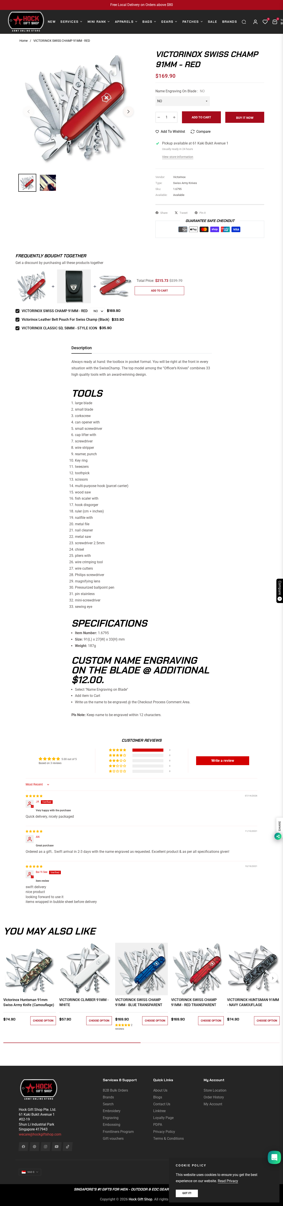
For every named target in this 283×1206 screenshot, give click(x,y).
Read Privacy (228, 1181)
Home (23, 40)
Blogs (157, 1097)
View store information (177, 157)
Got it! (186, 1193)
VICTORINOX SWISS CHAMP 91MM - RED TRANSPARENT (194, 1002)
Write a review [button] (222, 760)
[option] (78, 109)
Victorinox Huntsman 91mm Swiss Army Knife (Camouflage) (28, 1002)
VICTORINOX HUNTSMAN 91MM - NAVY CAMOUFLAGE (253, 1002)
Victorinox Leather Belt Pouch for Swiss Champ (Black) (65, 319)
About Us (160, 1090)
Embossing (111, 1125)
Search (108, 1104)
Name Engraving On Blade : (180, 91)
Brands (108, 1097)
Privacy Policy (164, 1132)
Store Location (215, 1090)
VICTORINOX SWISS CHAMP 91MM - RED (55, 311)
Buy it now (244, 117)
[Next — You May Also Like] (272, 978)
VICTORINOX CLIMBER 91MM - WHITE (84, 1002)
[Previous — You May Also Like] (10, 978)
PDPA (157, 1125)
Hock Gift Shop (140, 1199)
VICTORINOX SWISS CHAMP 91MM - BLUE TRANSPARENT (138, 1002)
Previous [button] (28, 111)
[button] (244, 21)
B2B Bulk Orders (115, 1090)
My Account (213, 1104)
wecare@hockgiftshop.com (40, 1134)
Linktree (159, 1111)
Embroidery (111, 1111)
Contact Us (161, 1104)
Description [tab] (81, 347)
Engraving (111, 1118)
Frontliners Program (118, 1132)
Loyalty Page (163, 1118)
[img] (34, 796)
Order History (214, 1097)
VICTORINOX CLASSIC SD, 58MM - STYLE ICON (59, 328)
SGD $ (30, 1172)
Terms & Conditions (168, 1138)
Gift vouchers (113, 1138)
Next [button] (128, 111)
